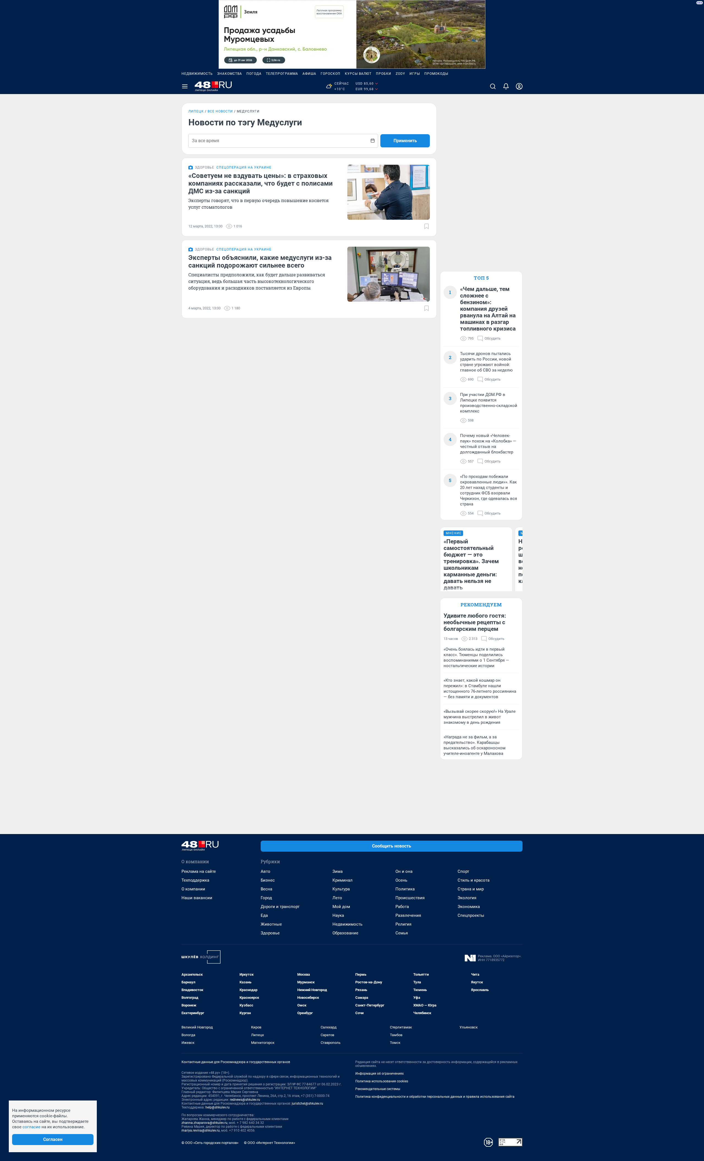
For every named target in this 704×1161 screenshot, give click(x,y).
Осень (401, 880)
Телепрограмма (282, 74)
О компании (193, 889)
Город (266, 897)
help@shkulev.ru (217, 1107)
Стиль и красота (474, 880)
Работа (402, 906)
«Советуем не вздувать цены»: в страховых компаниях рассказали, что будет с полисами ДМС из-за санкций (260, 183)
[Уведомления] (506, 86)
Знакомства (229, 74)
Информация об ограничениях (379, 1073)
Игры (414, 74)
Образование (345, 933)
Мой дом (341, 906)
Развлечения (408, 915)
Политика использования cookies (381, 1081)
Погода (254, 74)
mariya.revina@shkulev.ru (201, 1130)
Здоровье (270, 933)
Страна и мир (471, 889)
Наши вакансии (197, 897)
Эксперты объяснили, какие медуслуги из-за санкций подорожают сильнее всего (260, 261)
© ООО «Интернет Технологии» (269, 1143)
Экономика (469, 906)
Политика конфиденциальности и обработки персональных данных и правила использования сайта (435, 1097)
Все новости (220, 111)
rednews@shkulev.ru (245, 1100)
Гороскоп (330, 74)
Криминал (342, 880)
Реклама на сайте (199, 871)
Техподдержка (195, 880)
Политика (405, 889)
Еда (264, 915)
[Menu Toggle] (184, 86)
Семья (401, 933)
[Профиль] (519, 86)
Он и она (404, 871)
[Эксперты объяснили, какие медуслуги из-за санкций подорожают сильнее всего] (388, 274)
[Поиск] (492, 86)
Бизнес (268, 880)
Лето (337, 897)
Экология (467, 897)
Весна (266, 889)
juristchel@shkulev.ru (307, 1103)
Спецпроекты (471, 915)
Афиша (309, 74)
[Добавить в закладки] (426, 226)
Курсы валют (358, 74)
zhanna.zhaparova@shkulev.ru (204, 1123)
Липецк (196, 111)
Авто (265, 871)
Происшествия (410, 897)
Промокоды (436, 74)
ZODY (400, 74)
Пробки (383, 74)
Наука (338, 915)
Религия (403, 924)
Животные (271, 924)
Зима (337, 871)
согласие (31, 1126)
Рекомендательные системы (377, 1089)
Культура (341, 889)
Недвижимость (197, 74)
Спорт (463, 871)
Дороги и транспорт (280, 906)
